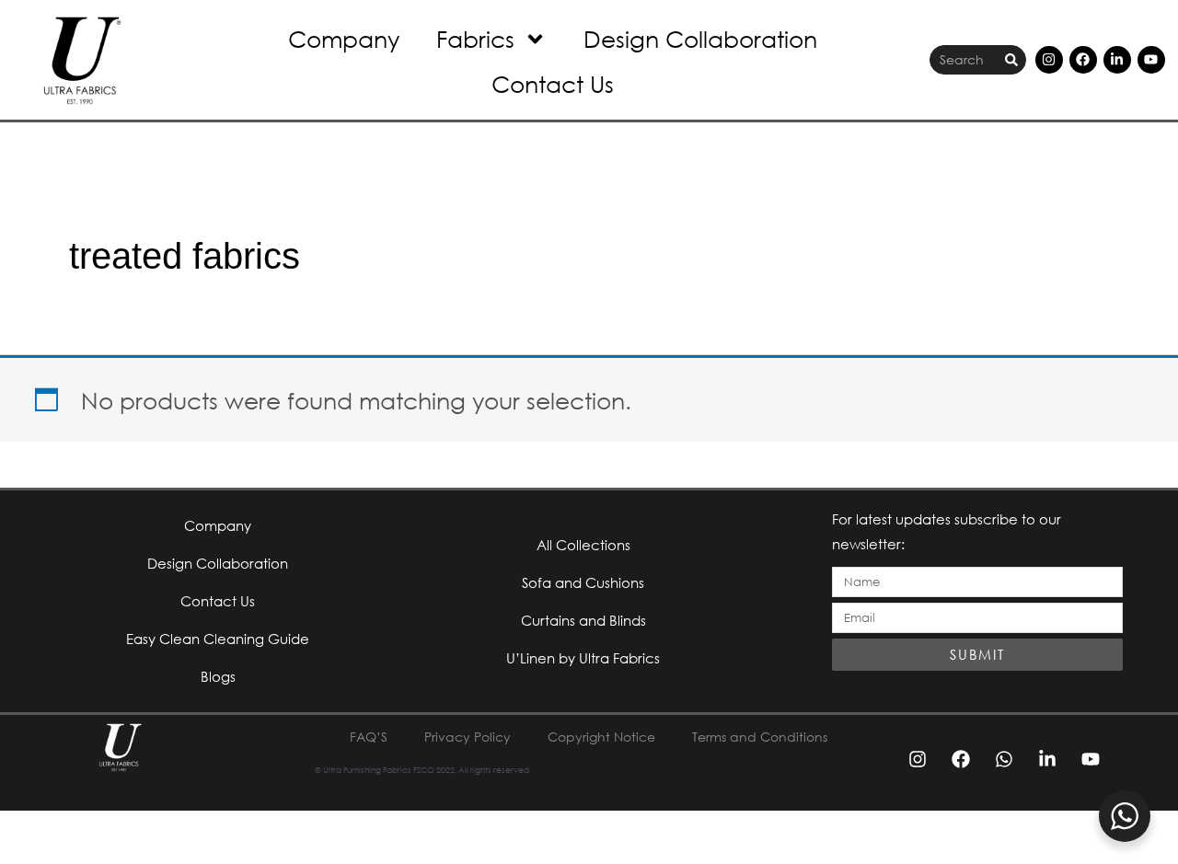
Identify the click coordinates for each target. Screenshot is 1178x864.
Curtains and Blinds (583, 620)
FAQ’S (368, 736)
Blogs (218, 676)
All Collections (583, 545)
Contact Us (552, 83)
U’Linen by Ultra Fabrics (583, 658)
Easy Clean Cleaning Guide (217, 638)
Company (343, 38)
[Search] (1011, 60)
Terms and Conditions (759, 736)
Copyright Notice (601, 736)
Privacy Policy (467, 736)
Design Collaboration (700, 38)
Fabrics (475, 38)
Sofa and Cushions (583, 582)
